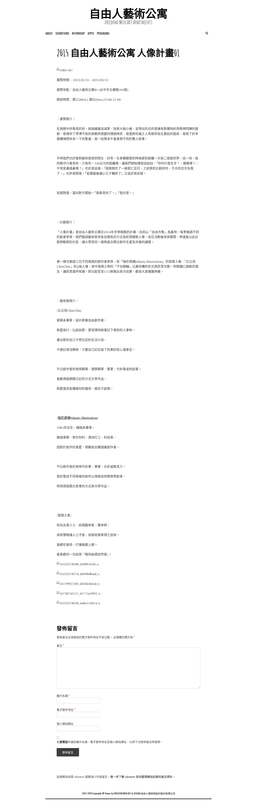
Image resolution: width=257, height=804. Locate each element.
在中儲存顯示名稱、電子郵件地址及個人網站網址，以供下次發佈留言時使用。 (110, 742)
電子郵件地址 (66, 710)
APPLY (91, 33)
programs (103, 33)
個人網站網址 (65, 724)
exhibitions (62, 33)
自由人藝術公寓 (128, 13)
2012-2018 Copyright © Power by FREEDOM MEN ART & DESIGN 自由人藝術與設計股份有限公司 (128, 793)
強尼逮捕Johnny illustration (77, 418)
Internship (78, 33)
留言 (60, 645)
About (49, 33)
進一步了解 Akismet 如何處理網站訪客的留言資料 (141, 777)
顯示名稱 (63, 696)
